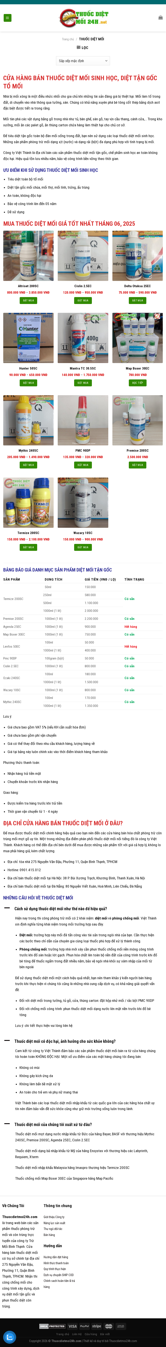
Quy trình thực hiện (55, 1269)
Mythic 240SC (28, 451)
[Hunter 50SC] (28, 338)
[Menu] (7, 18)
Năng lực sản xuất (54, 1223)
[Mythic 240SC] (28, 420)
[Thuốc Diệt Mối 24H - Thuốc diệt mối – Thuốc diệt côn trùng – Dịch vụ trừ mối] (83, 18)
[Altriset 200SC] (28, 256)
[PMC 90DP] (83, 420)
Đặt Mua (28, 300)
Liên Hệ (77, 1334)
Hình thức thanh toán (56, 1263)
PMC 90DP (82, 451)
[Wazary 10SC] (83, 503)
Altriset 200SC (28, 286)
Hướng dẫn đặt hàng (56, 1257)
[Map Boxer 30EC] (137, 338)
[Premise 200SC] (137, 420)
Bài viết (105, 1334)
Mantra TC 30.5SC (83, 368)
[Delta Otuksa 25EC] (137, 256)
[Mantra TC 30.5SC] (83, 338)
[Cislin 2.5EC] (83, 256)
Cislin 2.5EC (83, 286)
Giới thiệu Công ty (54, 1217)
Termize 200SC (28, 533)
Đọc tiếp (137, 382)
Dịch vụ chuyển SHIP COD (59, 1275)
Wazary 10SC (83, 533)
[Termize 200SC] (28, 503)
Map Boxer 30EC (137, 368)
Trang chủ (68, 39)
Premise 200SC (138, 451)
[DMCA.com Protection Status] (52, 1326)
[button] (83, 908)
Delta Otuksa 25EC (137, 286)
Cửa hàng (91, 1334)
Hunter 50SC (28, 368)
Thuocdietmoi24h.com (123, 1341)
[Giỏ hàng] (160, 17)
